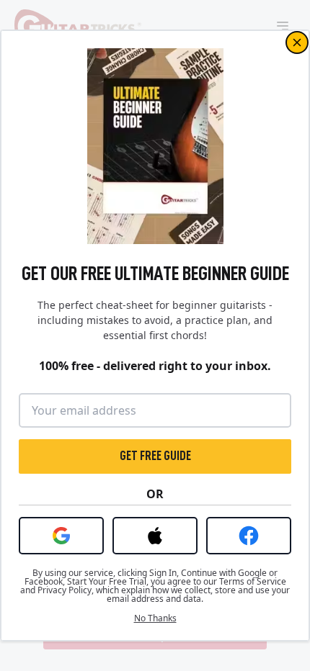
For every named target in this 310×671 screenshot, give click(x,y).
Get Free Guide (155, 455)
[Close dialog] (297, 42)
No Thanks (155, 618)
